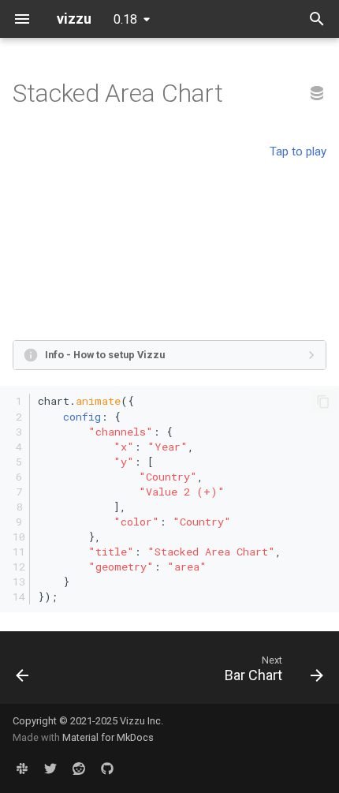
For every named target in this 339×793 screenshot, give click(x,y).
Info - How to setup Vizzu (105, 355)
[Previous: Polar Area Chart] (23, 672)
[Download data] (316, 94)
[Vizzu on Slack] (22, 767)
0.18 (125, 19)
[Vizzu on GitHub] (107, 767)
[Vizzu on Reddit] (78, 767)
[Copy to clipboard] (323, 401)
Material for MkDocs (108, 737)
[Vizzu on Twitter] (50, 767)
